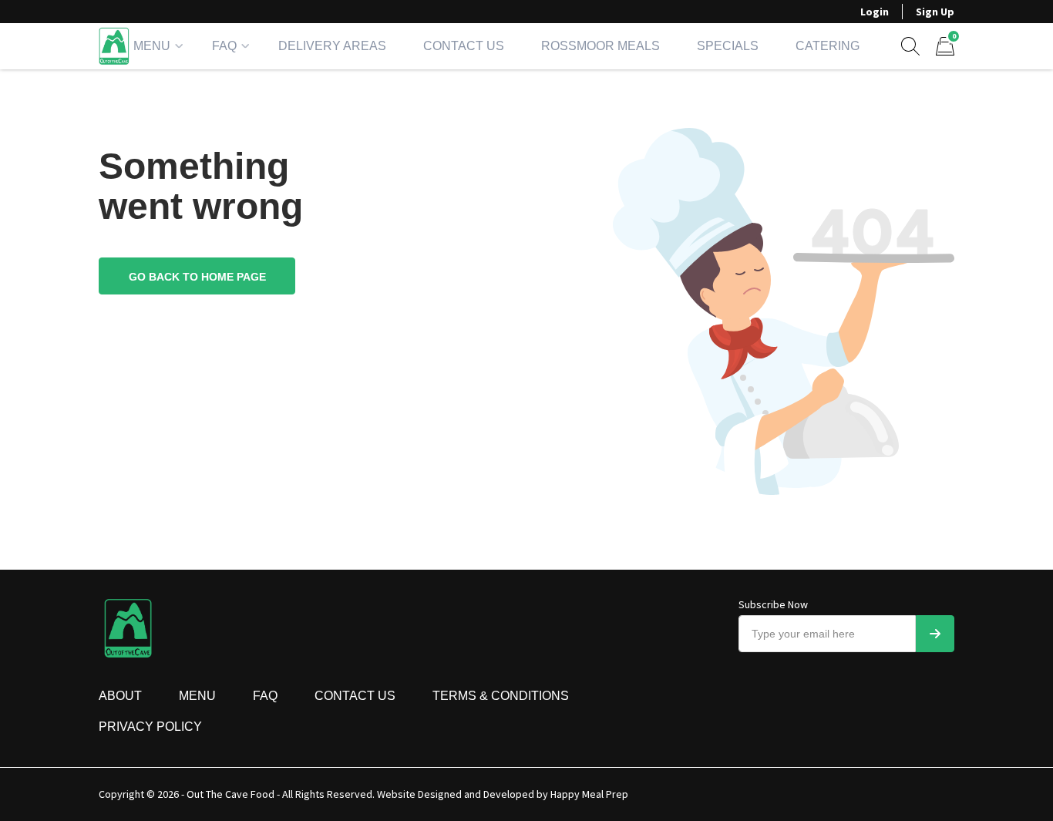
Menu (151, 45)
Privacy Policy (150, 726)
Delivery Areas (332, 45)
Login (874, 12)
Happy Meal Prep (589, 794)
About (120, 695)
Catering (828, 45)
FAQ (224, 45)
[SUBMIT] (935, 633)
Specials (728, 45)
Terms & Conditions (500, 695)
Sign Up (935, 12)
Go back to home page (197, 277)
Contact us (355, 695)
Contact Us (463, 45)
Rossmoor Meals (600, 45)
